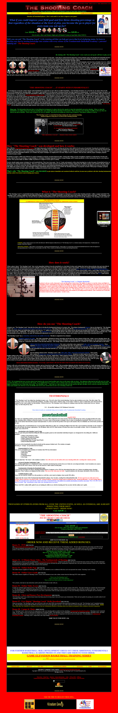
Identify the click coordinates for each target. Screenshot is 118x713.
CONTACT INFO (15, 666)
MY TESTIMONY (102, 666)
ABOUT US (29, 666)
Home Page (39, 677)
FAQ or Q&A (73, 677)
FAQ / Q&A (40, 666)
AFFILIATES (80, 666)
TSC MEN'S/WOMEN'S (35, 13)
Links (67, 677)
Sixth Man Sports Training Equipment (59, 678)
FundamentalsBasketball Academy (35, 95)
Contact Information (59, 677)
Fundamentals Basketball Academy (24, 148)
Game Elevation (80, 678)
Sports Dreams (72, 678)
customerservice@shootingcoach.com (70, 669)
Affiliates (79, 677)
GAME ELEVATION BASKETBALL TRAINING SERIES (59, 655)
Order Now (45, 677)
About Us (52, 677)
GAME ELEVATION (87, 13)
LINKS (90, 666)
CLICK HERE (81, 537)
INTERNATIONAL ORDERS (59, 666)
